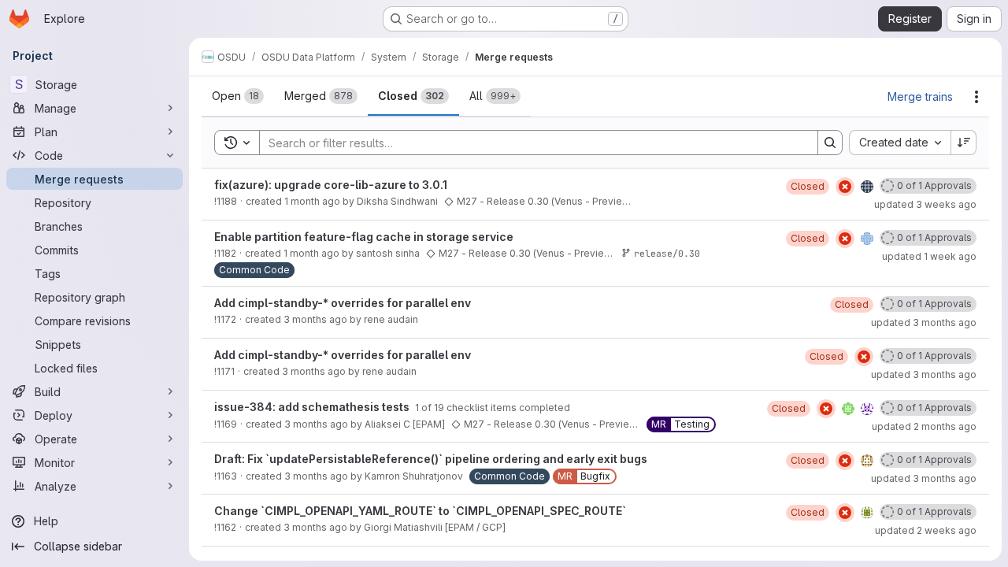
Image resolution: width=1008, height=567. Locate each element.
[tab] (238, 96)
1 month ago (312, 201)
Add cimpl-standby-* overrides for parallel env (342, 302)
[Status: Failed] (845, 186)
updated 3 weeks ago (925, 204)
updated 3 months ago (923, 322)
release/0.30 (667, 253)
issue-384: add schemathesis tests (313, 406)
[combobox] (900, 142)
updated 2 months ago (924, 426)
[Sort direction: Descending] (963, 142)
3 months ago (315, 319)
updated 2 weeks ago (925, 530)
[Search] (830, 142)
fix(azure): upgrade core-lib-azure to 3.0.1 (330, 184)
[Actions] (976, 96)
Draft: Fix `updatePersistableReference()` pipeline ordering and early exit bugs (430, 458)
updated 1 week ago (929, 256)
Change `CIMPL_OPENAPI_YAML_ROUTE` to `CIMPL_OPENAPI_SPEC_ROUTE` (420, 510)
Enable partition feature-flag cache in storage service (363, 236)
